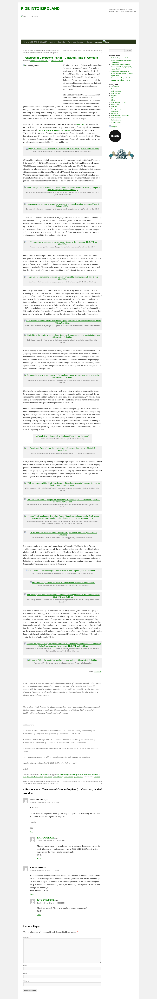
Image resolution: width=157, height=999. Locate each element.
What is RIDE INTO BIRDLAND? (35, 42)
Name (25, 965)
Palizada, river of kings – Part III (120, 78)
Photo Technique (116, 118)
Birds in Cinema (116, 91)
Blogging (114, 95)
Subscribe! (61, 42)
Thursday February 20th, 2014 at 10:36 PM (44, 870)
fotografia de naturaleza (35, 777)
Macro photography (117, 109)
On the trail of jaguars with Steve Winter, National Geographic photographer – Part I (122, 73)
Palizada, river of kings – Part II (120, 80)
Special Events (115, 104)
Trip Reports (44, 774)
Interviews (114, 98)
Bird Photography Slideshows (120, 115)
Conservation (115, 87)
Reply (32, 832)
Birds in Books (115, 93)
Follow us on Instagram (76, 42)
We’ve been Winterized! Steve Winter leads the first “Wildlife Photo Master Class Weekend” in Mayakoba (41, 51)
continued (97, 671)
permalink (97, 777)
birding (74, 774)
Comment (27, 937)
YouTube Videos (116, 122)
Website (26, 981)
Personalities (114, 111)
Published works (116, 120)
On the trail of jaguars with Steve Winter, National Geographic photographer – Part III (122, 60)
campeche (87, 774)
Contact (89, 42)
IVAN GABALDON (57, 61)
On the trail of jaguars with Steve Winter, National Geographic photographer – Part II (122, 66)
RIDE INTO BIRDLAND (40, 8)
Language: (99, 42)
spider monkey (78, 777)
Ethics (113, 100)
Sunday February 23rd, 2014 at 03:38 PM (51, 841)
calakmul (81, 774)
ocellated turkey (58, 777)
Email (25, 973)
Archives (52, 42)
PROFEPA (80, 124)
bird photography (65, 774)
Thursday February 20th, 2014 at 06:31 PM (44, 802)
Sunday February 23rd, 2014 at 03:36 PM (51, 903)
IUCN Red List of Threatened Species (54, 130)
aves (57, 774)
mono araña (48, 777)
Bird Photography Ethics (118, 102)
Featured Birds (115, 89)
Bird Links (114, 107)
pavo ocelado (68, 777)
